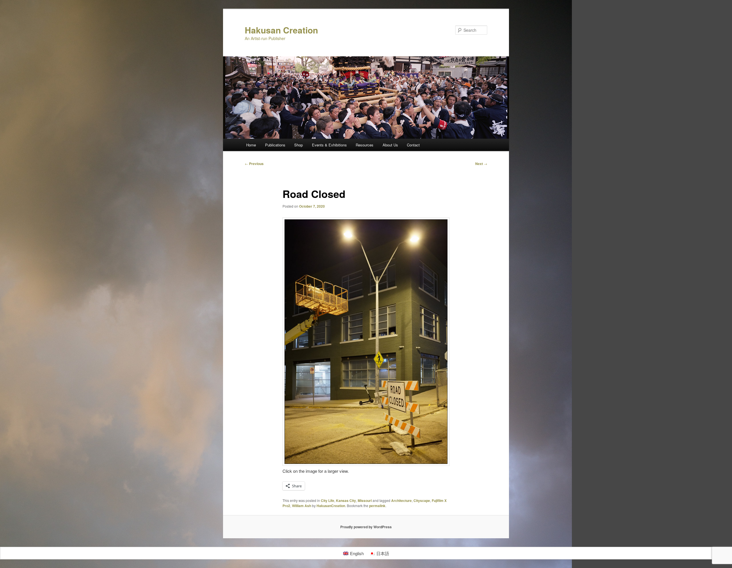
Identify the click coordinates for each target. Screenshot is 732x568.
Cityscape (421, 500)
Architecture (401, 500)
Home (251, 145)
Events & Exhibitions (329, 145)
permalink (377, 505)
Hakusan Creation (281, 30)
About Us (390, 145)
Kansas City (346, 500)
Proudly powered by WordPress (366, 526)
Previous (254, 163)
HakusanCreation (331, 505)
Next (481, 163)
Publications (275, 145)
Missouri (365, 500)
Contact (413, 145)
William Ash (301, 505)
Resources (364, 145)
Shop (298, 145)
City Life (327, 500)
